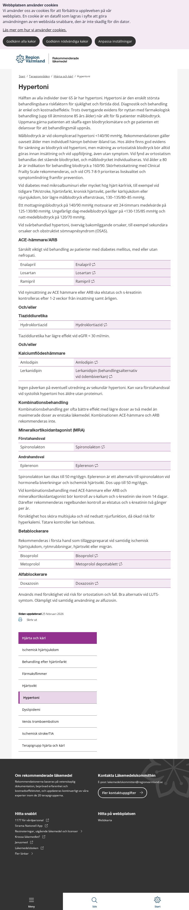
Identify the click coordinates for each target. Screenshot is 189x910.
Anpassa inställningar (115, 41)
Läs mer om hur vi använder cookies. (35, 29)
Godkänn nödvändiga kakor (67, 41)
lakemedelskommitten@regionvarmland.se (135, 782)
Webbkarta (105, 820)
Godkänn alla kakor (21, 41)
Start (22, 76)
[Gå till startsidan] (47, 63)
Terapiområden (39, 76)
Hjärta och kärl (63, 76)
